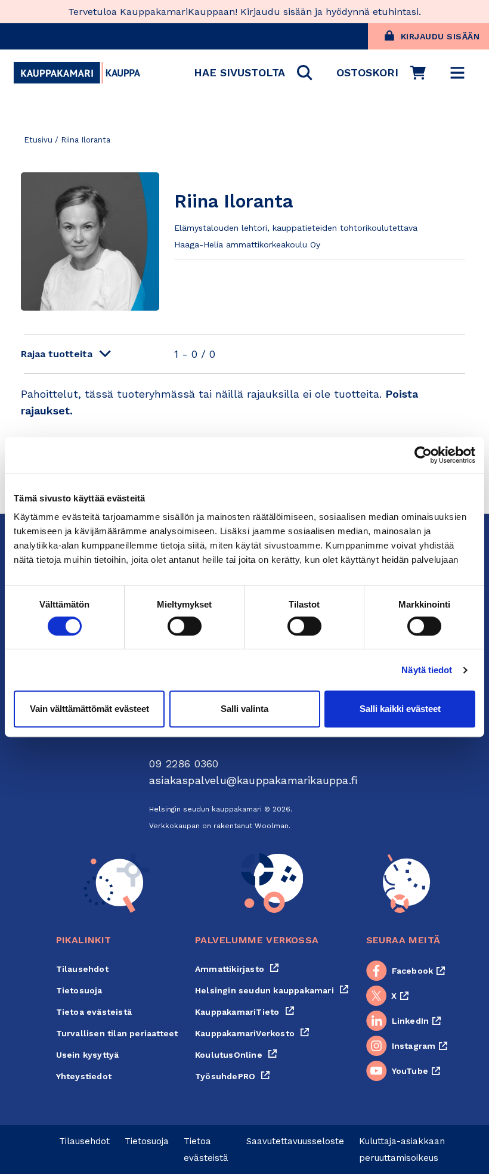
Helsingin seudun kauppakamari (272, 990)
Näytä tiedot (426, 670)
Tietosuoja (79, 990)
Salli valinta (244, 709)
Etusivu (38, 139)
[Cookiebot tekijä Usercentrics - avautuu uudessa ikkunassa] (423, 455)
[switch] (185, 626)
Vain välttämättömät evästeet (89, 709)
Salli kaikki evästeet (400, 709)
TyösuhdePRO (232, 1076)
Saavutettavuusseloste (295, 1141)
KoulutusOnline (236, 1055)
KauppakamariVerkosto (252, 1033)
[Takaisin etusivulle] (77, 72)
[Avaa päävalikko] (457, 72)
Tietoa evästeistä (94, 1012)
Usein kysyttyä (87, 1055)
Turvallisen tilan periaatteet (117, 1033)
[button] (253, 72)
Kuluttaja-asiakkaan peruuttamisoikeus (402, 1149)
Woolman (272, 826)
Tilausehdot (82, 969)
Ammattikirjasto (237, 969)
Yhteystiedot (84, 1076)
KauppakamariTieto (245, 1012)
